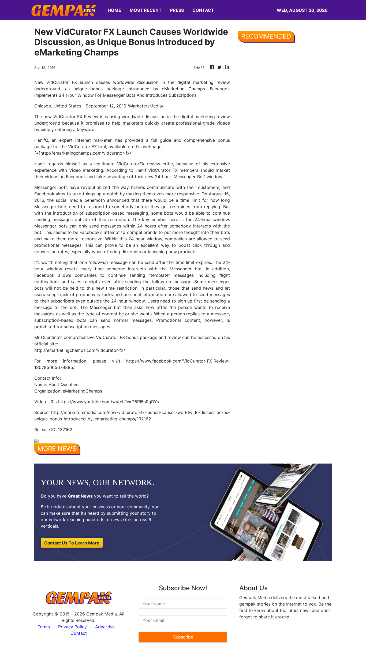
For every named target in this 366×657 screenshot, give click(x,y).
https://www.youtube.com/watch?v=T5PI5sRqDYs (108, 401)
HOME (114, 10)
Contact (78, 633)
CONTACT (203, 10)
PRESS (177, 10)
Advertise (105, 626)
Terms (44, 626)
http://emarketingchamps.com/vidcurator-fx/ (85, 153)
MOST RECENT (146, 10)
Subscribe (183, 637)
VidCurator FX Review (75, 116)
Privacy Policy (72, 626)
